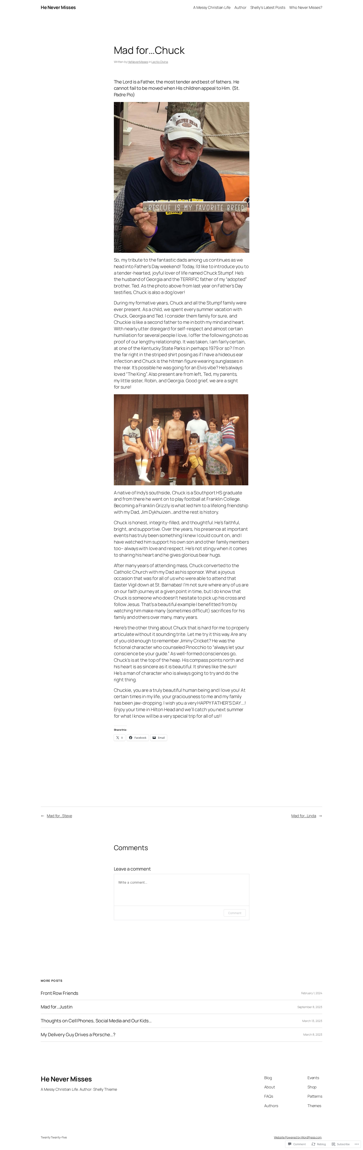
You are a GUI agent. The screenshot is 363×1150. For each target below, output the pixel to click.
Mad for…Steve (59, 815)
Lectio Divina (159, 62)
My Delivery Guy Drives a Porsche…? (78, 1034)
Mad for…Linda (303, 815)
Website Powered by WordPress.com (298, 1137)
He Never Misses (58, 7)
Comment (234, 913)
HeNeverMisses (138, 62)
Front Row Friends (59, 993)
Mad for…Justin (56, 1007)
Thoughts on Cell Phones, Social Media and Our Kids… (96, 1020)
